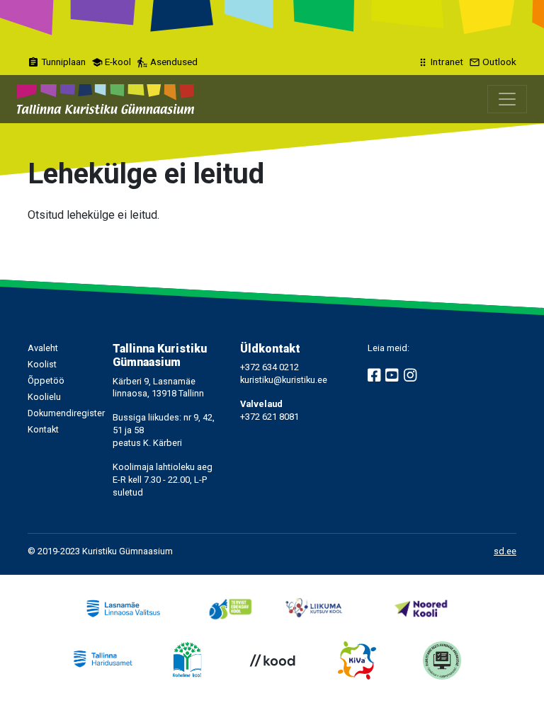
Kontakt (43, 429)
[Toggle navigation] (507, 99)
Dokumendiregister (66, 413)
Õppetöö (46, 380)
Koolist (42, 364)
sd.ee (505, 551)
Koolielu (44, 396)
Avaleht (43, 348)
